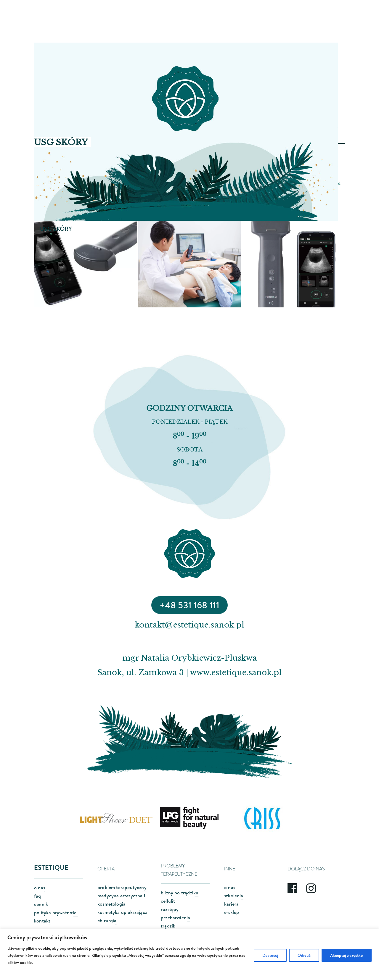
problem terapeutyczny (122, 887)
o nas (39, 887)
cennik (41, 904)
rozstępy (170, 909)
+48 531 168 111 (190, 605)
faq (37, 896)
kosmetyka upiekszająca (122, 912)
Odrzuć (304, 955)
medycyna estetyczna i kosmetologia (121, 899)
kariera (231, 904)
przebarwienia (175, 917)
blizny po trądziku (179, 892)
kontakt (42, 920)
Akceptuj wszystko (346, 955)
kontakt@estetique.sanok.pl (189, 625)
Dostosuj (270, 955)
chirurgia (107, 920)
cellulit (168, 901)
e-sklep (231, 912)
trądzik (168, 925)
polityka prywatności (56, 912)
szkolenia (233, 895)
